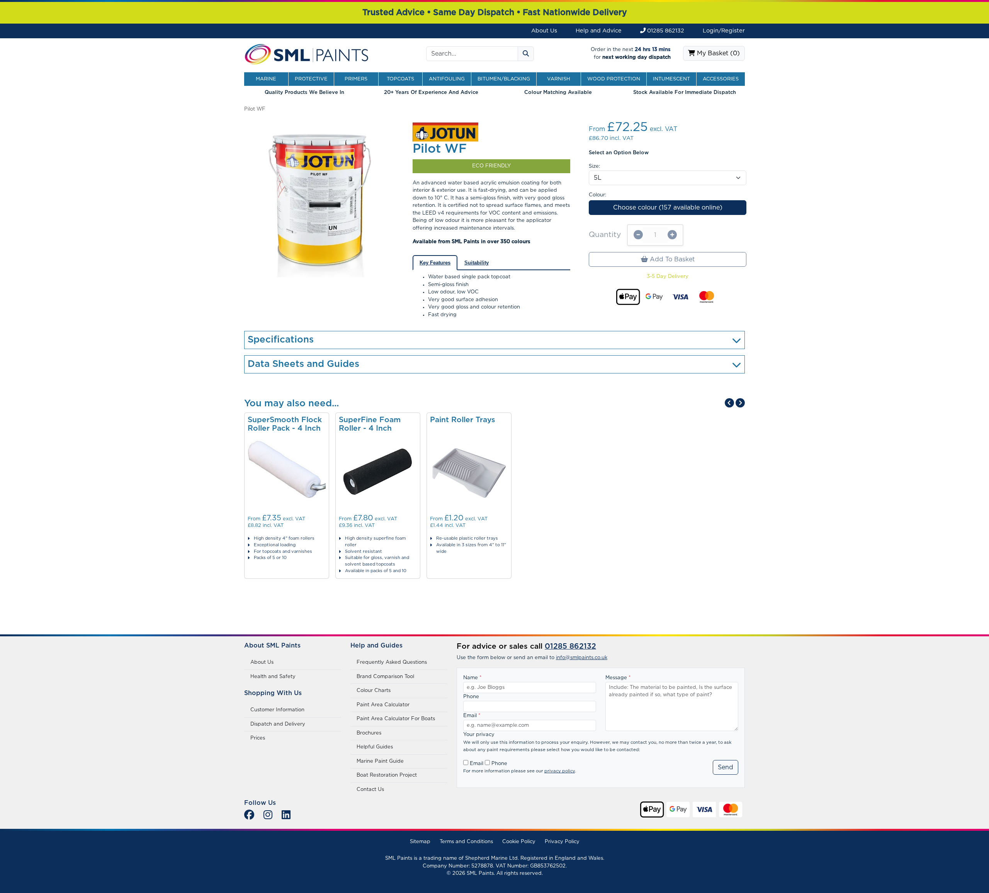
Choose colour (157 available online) (667, 208)
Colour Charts (374, 690)
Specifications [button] (281, 339)
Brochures (369, 733)
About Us (544, 31)
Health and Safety (273, 676)
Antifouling (447, 79)
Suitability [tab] (476, 263)
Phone (471, 696)
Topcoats (400, 79)
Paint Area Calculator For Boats (396, 718)
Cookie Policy (518, 841)
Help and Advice (599, 31)
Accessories (721, 79)
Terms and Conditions (466, 841)
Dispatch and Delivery (277, 724)
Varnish (558, 79)
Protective (311, 79)
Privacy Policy (562, 841)
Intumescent (671, 79)
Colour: (597, 195)
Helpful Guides (375, 747)
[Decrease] (638, 235)
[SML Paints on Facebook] (249, 815)
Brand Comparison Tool (385, 676)
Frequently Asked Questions (392, 662)
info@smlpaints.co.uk (581, 657)
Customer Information (277, 709)
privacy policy (559, 771)
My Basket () (717, 53)
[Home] (306, 53)
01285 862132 (665, 31)
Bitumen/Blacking (504, 79)
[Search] (526, 53)
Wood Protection (613, 79)
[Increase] (672, 235)
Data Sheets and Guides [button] (303, 364)
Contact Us (370, 789)
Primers (356, 79)
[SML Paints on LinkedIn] (286, 815)
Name (472, 677)
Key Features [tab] (435, 263)
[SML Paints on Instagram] (267, 815)
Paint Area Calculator (383, 704)
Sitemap (420, 841)
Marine (266, 79)
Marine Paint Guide (380, 761)
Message (618, 677)
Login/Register (724, 31)
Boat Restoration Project (387, 775)
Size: (594, 166)
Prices (257, 738)
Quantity (605, 235)
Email (472, 715)
